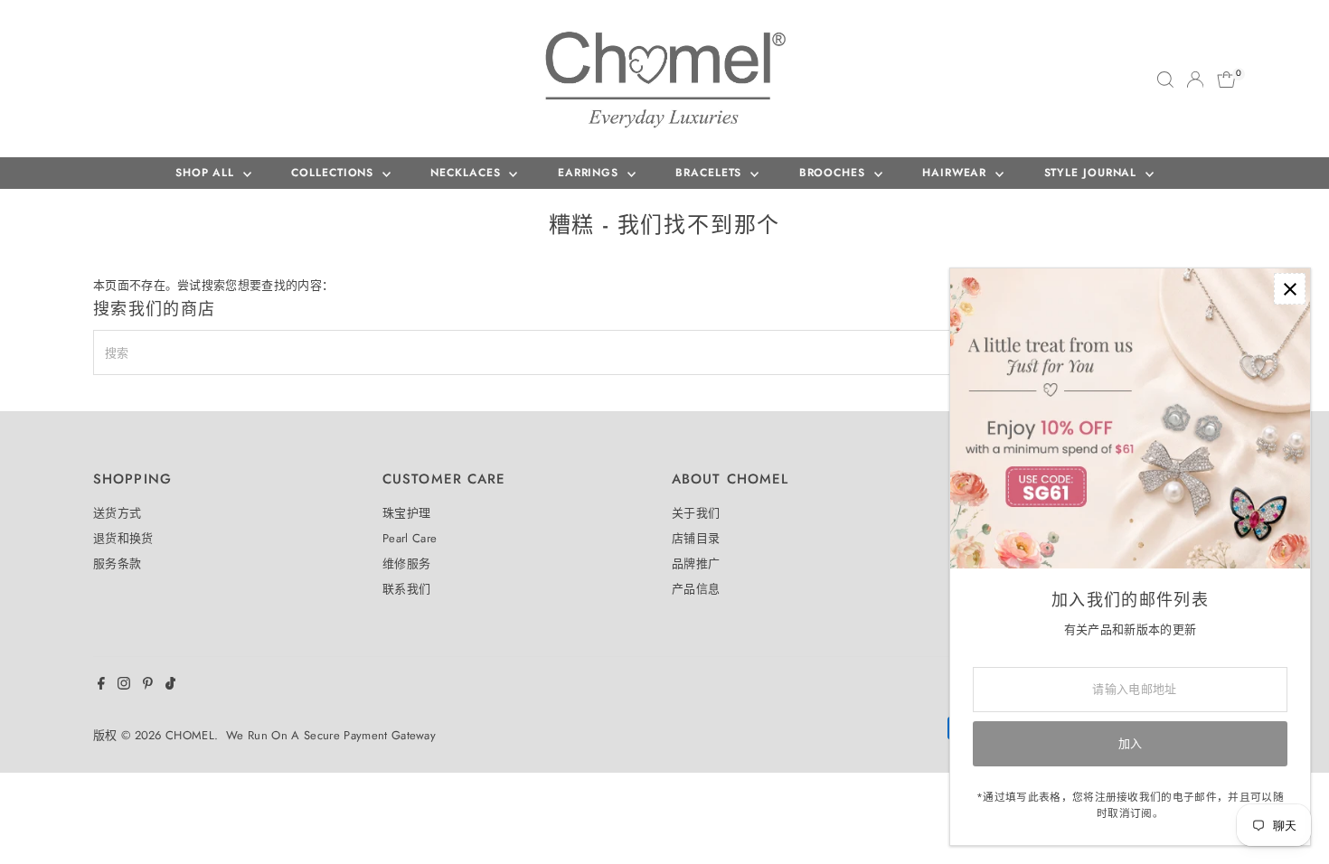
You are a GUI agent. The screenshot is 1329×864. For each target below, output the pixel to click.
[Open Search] (1165, 79)
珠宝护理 (406, 512)
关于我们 (696, 512)
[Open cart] (1226, 79)
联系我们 (406, 588)
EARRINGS (590, 172)
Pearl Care (409, 538)
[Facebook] (101, 686)
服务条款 (117, 563)
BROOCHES (834, 172)
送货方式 (117, 512)
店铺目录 (696, 538)
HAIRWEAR (956, 172)
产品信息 (696, 588)
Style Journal (1093, 172)
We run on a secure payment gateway (331, 735)
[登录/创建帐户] (1195, 79)
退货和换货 (123, 538)
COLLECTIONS (334, 172)
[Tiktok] (170, 686)
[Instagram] (124, 686)
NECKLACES (467, 172)
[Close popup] (1289, 289)
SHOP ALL (207, 172)
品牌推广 (696, 563)
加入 (1130, 743)
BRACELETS (710, 172)
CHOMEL (189, 735)
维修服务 (406, 563)
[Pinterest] (147, 686)
